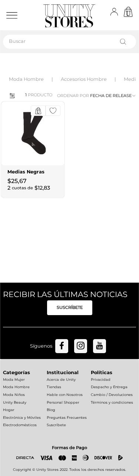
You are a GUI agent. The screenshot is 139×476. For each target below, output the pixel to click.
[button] (10, 95)
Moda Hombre (26, 79)
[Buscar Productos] (124, 42)
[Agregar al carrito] (38, 111)
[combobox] (69, 42)
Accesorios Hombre (84, 79)
